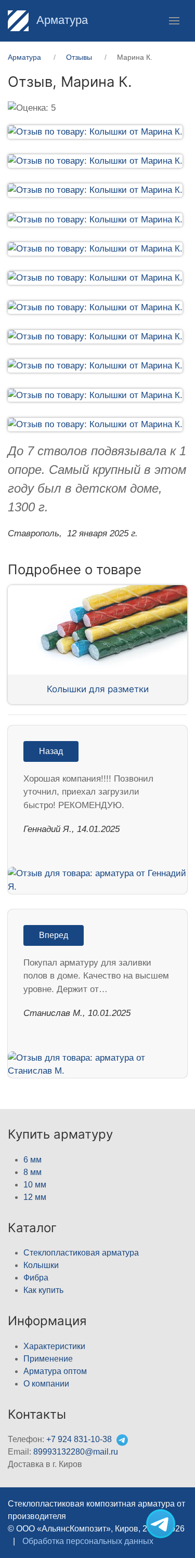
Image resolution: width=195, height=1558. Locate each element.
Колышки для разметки (98, 688)
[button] (174, 21)
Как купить (43, 1290)
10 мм (34, 1184)
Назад (51, 751)
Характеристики (54, 1346)
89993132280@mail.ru (75, 1451)
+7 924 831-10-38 (79, 1439)
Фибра (35, 1277)
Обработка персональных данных (87, 1541)
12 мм (34, 1197)
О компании (46, 1383)
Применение (48, 1358)
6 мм (32, 1159)
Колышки (41, 1265)
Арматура (60, 20)
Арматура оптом (55, 1371)
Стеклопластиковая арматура (81, 1252)
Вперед (53, 935)
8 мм (32, 1172)
